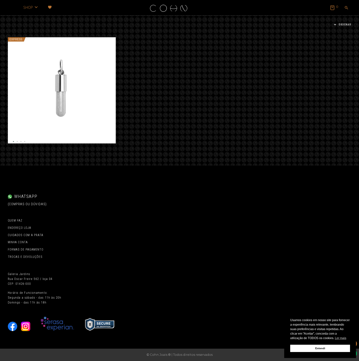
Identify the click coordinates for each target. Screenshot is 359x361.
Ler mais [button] (340, 338)
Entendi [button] (320, 348)
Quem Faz (15, 220)
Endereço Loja (19, 228)
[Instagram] (25, 326)
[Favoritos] (50, 7)
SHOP (28, 7)
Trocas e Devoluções (25, 257)
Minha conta (18, 242)
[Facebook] (12, 326)
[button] (346, 8)
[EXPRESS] (62, 90)
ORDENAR (345, 24)
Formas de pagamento (25, 249)
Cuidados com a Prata (25, 235)
